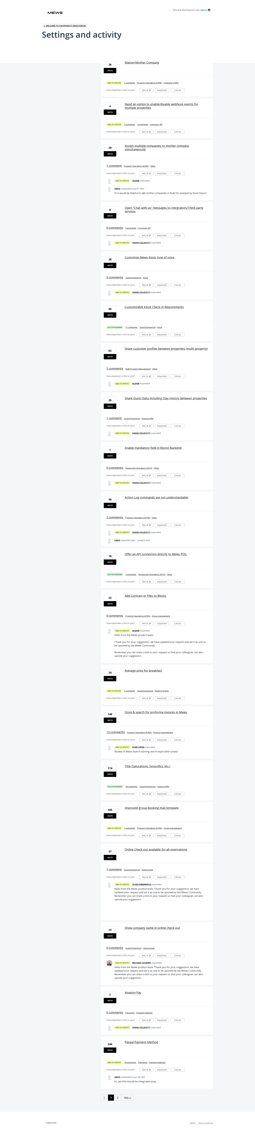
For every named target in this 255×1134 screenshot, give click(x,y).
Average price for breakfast (143, 671)
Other (153, 166)
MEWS (193, 1123)
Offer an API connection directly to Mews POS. (156, 554)
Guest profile (147, 418)
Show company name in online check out (152, 928)
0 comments (129, 124)
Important (163, 90)
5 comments (114, 369)
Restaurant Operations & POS (138, 468)
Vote (110, 70)
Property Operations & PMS (149, 82)
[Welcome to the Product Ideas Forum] (55, 12)
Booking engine (162, 691)
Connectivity (142, 124)
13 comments (115, 732)
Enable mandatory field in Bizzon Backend (153, 448)
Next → (127, 1097)
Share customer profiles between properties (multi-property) (166, 349)
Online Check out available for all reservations (156, 849)
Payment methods (144, 1012)
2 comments (129, 82)
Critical (179, 90)
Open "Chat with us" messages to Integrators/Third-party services (164, 209)
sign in (203, 10)
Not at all (147, 90)
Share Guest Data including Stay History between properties (166, 398)
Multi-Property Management (138, 369)
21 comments (131, 327)
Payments (129, 1012)
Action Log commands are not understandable (156, 497)
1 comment (114, 166)
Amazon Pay (133, 993)
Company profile (171, 82)
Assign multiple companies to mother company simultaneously (157, 147)
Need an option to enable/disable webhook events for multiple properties (161, 106)
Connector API (156, 124)
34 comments (131, 786)
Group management (161, 616)
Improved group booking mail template (152, 808)
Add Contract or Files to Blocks (145, 596)
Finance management (163, 732)
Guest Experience (133, 277)
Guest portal (147, 869)
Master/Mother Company (142, 63)
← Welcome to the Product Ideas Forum (65, 25)
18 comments (130, 1062)
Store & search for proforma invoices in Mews (156, 712)
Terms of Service (205, 1123)
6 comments (129, 691)
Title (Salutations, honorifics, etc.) (147, 766)
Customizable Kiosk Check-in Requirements (154, 307)
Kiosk (145, 277)
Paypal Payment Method (141, 1042)
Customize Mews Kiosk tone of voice (149, 257)
